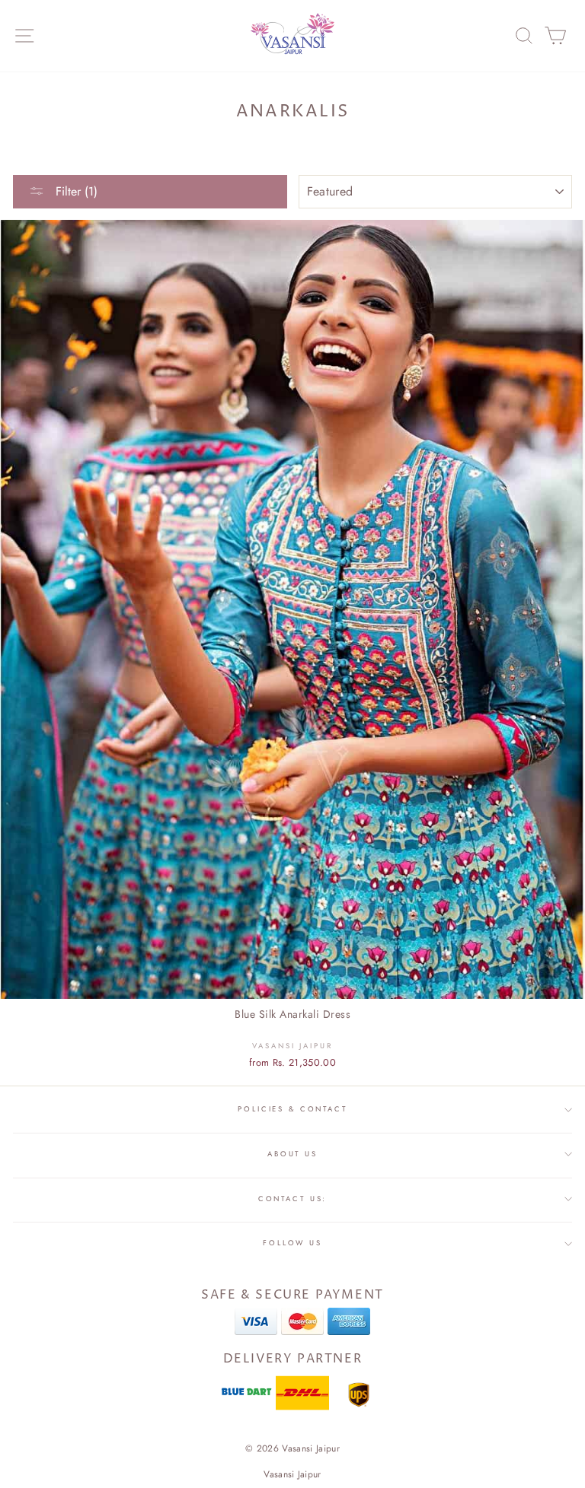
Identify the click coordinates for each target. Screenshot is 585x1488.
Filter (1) (75, 191)
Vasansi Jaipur (292, 1474)
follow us (292, 1243)
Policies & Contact (292, 1109)
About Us (292, 1154)
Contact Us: (293, 1199)
